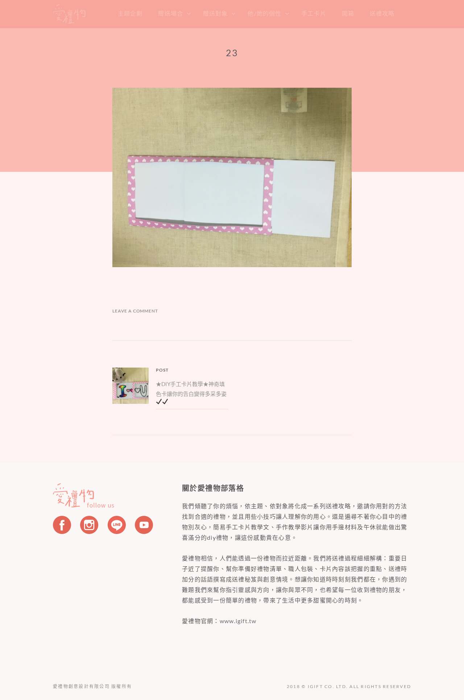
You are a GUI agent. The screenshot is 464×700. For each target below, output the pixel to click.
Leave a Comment (135, 311)
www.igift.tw (238, 620)
